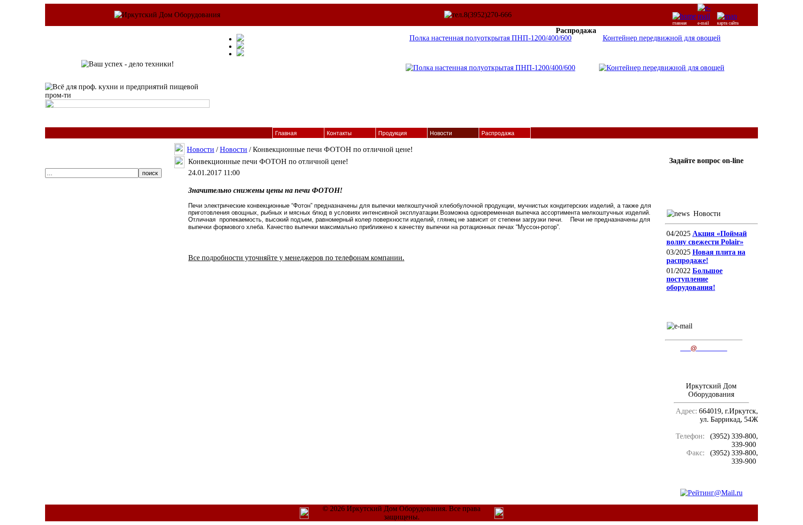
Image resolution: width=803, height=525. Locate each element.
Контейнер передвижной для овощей (662, 38)
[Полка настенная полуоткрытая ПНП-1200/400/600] (490, 68)
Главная (286, 133)
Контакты (339, 133)
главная (679, 23)
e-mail (703, 23)
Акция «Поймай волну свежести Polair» (706, 238)
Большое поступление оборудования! (694, 279)
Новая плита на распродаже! (705, 256)
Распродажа (497, 133)
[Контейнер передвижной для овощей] (661, 68)
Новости (441, 133)
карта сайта (727, 23)
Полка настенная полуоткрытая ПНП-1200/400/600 (490, 38)
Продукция (392, 133)
